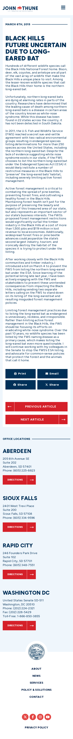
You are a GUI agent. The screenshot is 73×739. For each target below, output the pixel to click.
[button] (20, 373)
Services (36, 682)
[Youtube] (47, 717)
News (36, 675)
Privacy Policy (36, 727)
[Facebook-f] (33, 717)
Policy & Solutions (36, 689)
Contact (36, 696)
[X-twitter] (25, 717)
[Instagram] (40, 717)
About (36, 668)
